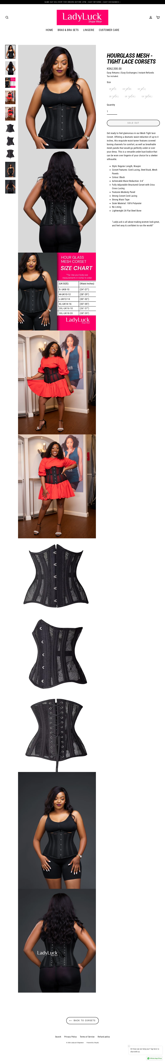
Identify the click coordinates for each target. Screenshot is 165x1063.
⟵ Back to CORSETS (82, 1020)
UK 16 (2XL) (130, 96)
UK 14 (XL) (114, 96)
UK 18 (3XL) (147, 96)
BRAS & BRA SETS (68, 30)
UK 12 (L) (142, 89)
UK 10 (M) (127, 89)
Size (109, 82)
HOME (49, 30)
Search (58, 1037)
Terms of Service (87, 1037)
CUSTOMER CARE (109, 30)
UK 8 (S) (112, 89)
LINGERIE (88, 30)
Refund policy (104, 1037)
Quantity (111, 104)
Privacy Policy (70, 1037)
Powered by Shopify (93, 1043)
